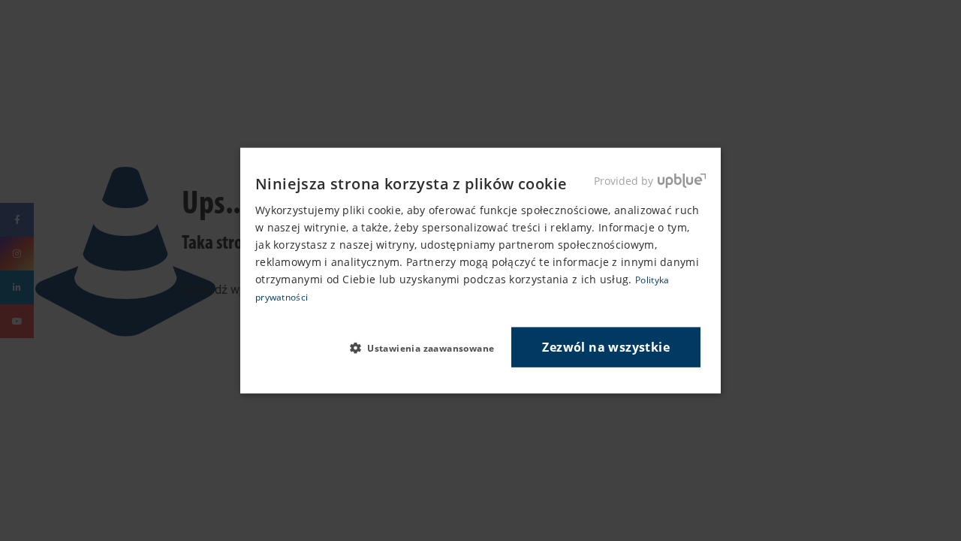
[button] (428, 348)
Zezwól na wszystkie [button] (606, 346)
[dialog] (480, 271)
